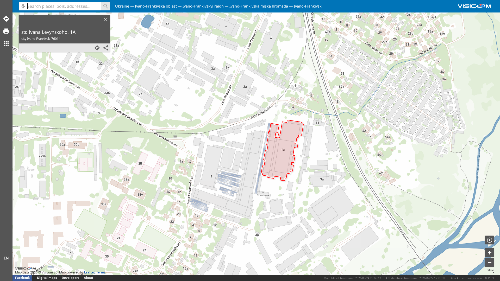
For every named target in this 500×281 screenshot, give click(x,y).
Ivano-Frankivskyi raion (203, 6)
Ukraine (122, 6)
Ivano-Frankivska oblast (156, 6)
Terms (100, 272)
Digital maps (47, 278)
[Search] (105, 6)
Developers (70, 278)
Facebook (22, 278)
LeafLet (89, 272)
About (88, 278)
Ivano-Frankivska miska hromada (258, 6)
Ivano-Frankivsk (308, 6)
